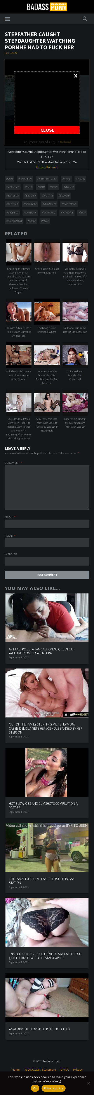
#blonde (63, 195)
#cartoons (69, 204)
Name (10, 517)
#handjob (67, 212)
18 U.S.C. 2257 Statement (40, 1069)
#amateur (24, 178)
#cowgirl (30, 212)
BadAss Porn (51, 1061)
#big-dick (30, 195)
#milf (82, 212)
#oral (45, 221)
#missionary (14, 221)
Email (10, 536)
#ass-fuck (12, 187)
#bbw (41, 187)
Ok (35, 1088)
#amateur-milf (47, 178)
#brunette (49, 204)
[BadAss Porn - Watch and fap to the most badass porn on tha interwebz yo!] (47, 6)
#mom (31, 221)
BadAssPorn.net (47, 167)
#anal (66, 178)
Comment (13, 462)
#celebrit (12, 212)
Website (11, 554)
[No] (88, 1083)
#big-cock (12, 195)
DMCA (65, 1069)
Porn (9, 178)
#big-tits (47, 195)
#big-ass (68, 187)
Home (16, 1069)
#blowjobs (30, 204)
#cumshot (48, 212)
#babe (28, 187)
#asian (80, 178)
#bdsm (54, 187)
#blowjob (12, 204)
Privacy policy (53, 1088)
